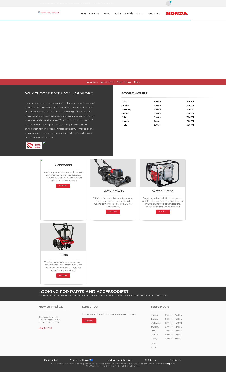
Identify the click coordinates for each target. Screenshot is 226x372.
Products (94, 13)
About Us (140, 13)
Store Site (109, 3)
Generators (92, 82)
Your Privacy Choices (79, 360)
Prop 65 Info (175, 360)
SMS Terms (150, 360)
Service (118, 13)
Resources (153, 13)
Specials (128, 13)
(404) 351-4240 (99, 3)
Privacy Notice (51, 360)
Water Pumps (124, 82)
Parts (106, 13)
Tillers (137, 82)
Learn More (62, 185)
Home (83, 13)
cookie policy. (169, 364)
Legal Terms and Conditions (119, 360)
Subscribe (89, 321)
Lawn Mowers (107, 82)
